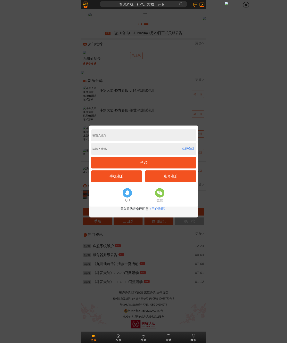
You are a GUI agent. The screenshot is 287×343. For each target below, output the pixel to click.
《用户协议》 (157, 208)
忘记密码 (188, 149)
